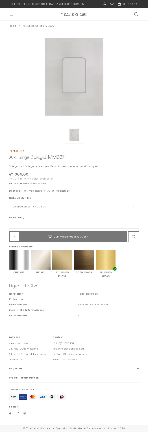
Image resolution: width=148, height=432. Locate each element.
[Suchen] (136, 14)
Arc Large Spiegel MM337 (39, 25)
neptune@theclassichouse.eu (71, 354)
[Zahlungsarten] (13, 397)
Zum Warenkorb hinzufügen (71, 236)
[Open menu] (12, 14)
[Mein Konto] (104, 4)
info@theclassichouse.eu (68, 348)
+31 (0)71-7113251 (63, 343)
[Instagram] (17, 413)
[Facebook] (10, 413)
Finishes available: (21, 246)
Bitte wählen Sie (20, 198)
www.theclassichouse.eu (68, 359)
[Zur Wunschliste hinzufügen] (133, 236)
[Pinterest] (25, 413)
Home (12, 25)
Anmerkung (16, 217)
